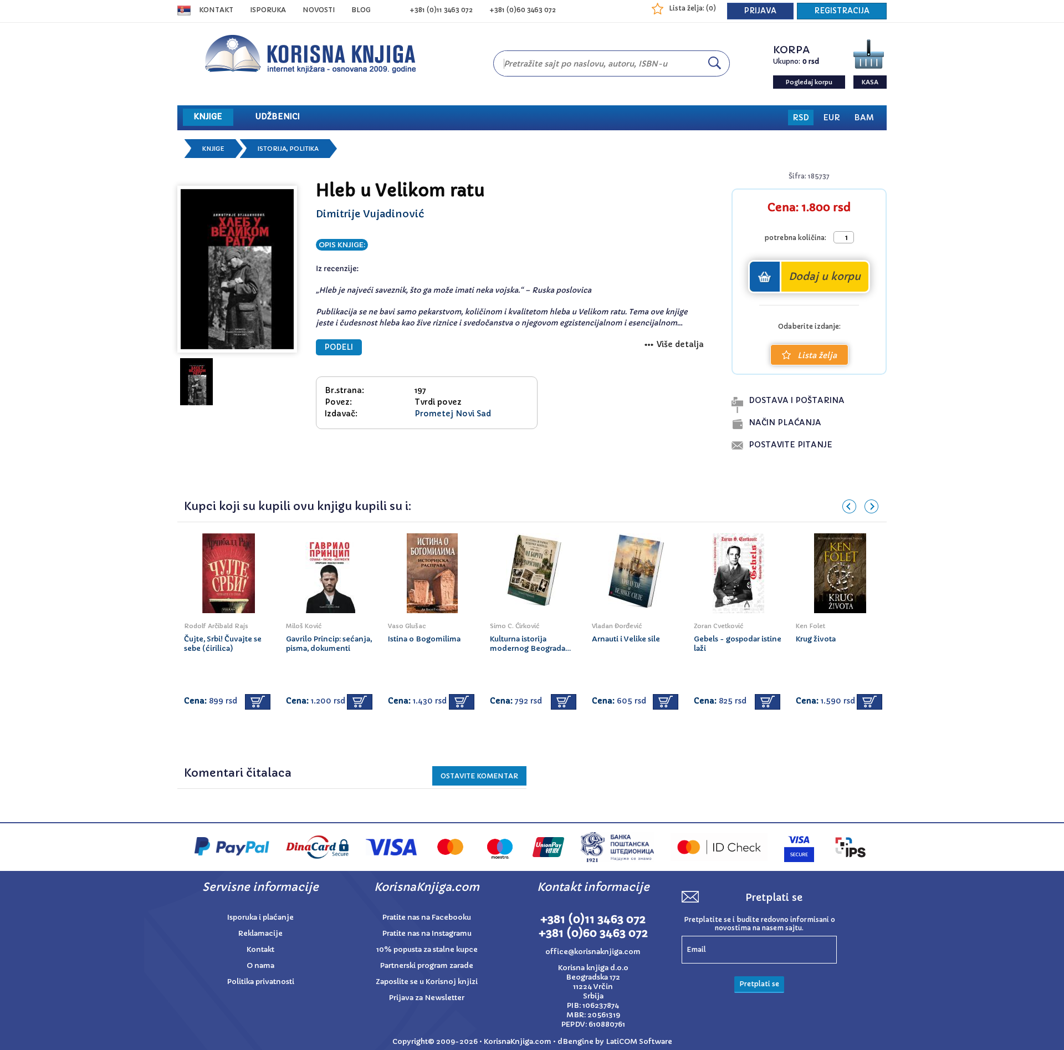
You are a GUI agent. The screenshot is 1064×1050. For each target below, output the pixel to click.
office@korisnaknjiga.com (593, 951)
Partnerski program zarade (426, 965)
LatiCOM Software (639, 1041)
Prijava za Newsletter (426, 997)
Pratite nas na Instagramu (427, 933)
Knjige (213, 148)
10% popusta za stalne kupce (427, 949)
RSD (800, 118)
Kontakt (216, 10)
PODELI (339, 347)
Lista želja (817, 355)
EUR (831, 118)
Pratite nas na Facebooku (426, 917)
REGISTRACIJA (841, 11)
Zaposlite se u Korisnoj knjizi (427, 981)
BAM (864, 118)
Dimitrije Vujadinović (370, 213)
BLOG (361, 10)
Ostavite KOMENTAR (479, 776)
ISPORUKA (268, 10)
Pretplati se (759, 984)
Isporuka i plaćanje (260, 917)
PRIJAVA (760, 11)
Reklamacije (260, 933)
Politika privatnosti (260, 981)
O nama (260, 965)
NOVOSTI (319, 10)
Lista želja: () (692, 8)
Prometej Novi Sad (453, 414)
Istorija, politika (288, 148)
